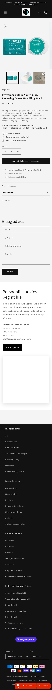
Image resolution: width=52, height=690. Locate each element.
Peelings (9, 500)
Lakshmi (9, 552)
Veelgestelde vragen (14, 623)
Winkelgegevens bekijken (16, 177)
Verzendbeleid (43, 680)
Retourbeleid (11, 605)
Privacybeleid (11, 617)
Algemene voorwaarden (15, 611)
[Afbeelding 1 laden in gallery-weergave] (13, 78)
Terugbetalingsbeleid (38, 676)
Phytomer (9, 546)
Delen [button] (7, 200)
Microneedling (11, 494)
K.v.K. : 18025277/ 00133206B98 (18, 629)
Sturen (10, 271)
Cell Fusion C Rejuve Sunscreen (18, 576)
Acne (7, 436)
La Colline (9, 540)
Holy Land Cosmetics (14, 570)
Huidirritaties (11, 442)
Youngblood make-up (14, 558)
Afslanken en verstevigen (16, 453)
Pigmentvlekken (12, 447)
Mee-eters (9, 465)
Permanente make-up (14, 506)
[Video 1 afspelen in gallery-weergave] (39, 78)
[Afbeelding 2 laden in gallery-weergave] (26, 78)
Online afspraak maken (15, 524)
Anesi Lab (9, 564)
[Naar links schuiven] (3, 78)
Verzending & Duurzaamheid (17, 599)
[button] (5, 12)
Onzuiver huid (11, 488)
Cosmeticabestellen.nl (20, 676)
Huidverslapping (12, 460)
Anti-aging (9, 518)
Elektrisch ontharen (13, 512)
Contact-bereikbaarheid (15, 593)
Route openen (12, 347)
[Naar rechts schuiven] (49, 78)
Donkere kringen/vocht (15, 471)
